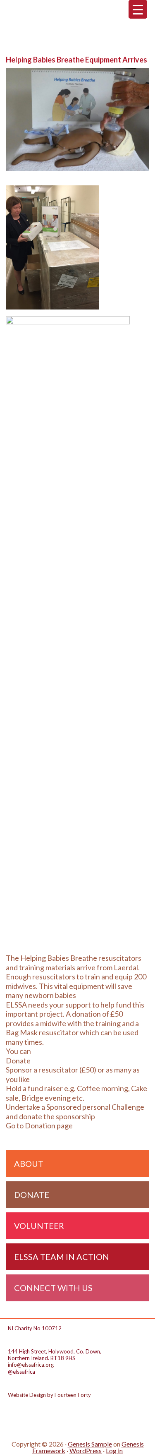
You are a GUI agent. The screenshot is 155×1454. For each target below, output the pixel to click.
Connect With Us (53, 1288)
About (28, 1163)
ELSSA (77, 24)
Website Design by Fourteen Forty (49, 1395)
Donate (31, 1195)
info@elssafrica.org (31, 1364)
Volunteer (39, 1226)
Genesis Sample (90, 1444)
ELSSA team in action (61, 1257)
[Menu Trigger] (138, 9)
